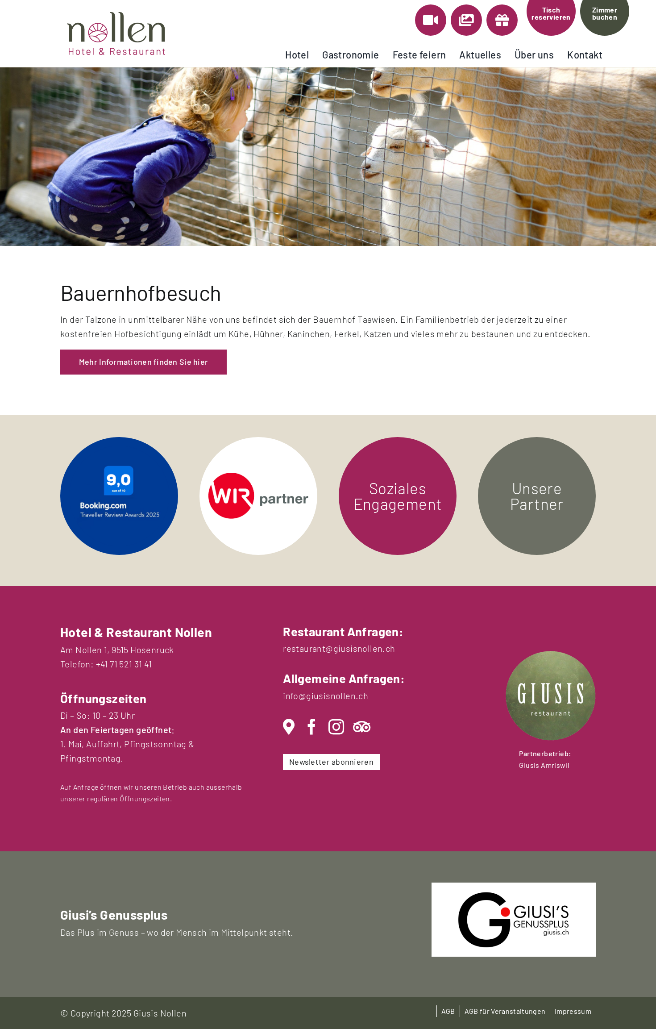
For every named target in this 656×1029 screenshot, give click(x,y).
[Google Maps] (289, 727)
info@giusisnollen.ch (325, 695)
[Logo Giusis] (513, 896)
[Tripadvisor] (361, 727)
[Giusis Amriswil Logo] (551, 655)
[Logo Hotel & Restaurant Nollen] (116, 16)
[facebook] (312, 727)
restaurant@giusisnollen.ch (339, 648)
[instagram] (336, 727)
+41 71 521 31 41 (124, 663)
